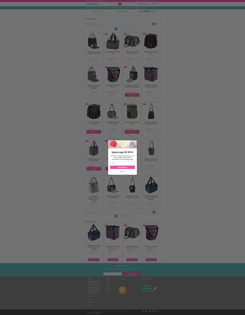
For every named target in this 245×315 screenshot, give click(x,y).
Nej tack (122, 171)
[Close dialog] (135, 142)
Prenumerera (122, 167)
